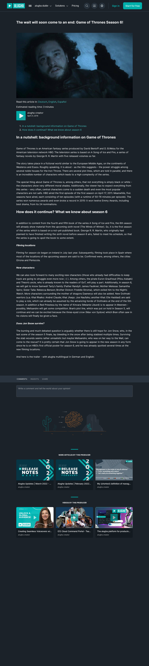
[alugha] (16, 5)
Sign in (116, 5)
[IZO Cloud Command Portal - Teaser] (74, 527)
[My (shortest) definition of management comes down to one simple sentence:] (114, 479)
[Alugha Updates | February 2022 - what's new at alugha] (74, 479)
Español (62, 101)
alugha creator (35, 112)
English (52, 101)
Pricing (75, 5)
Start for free (132, 5)
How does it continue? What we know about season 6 (52, 129)
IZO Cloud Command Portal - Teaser (75, 531)
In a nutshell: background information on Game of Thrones (54, 126)
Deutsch (42, 101)
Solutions (60, 5)
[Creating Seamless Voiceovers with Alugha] (35, 527)
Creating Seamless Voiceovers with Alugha (38, 531)
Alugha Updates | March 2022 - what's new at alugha (44, 483)
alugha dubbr (41, 5)
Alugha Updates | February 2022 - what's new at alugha (85, 483)
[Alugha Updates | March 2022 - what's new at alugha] (35, 479)
